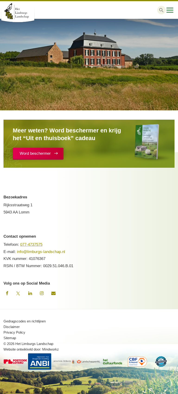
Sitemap (9, 338)
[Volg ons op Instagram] (41, 293)
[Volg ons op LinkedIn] (30, 293)
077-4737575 (31, 244)
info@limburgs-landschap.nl (41, 252)
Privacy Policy (14, 332)
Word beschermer (35, 153)
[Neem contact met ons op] (53, 293)
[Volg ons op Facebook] (6, 293)
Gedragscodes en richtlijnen (24, 321)
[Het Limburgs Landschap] (23, 11)
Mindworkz (50, 349)
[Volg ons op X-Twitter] (18, 293)
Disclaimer (11, 327)
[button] (161, 10)
